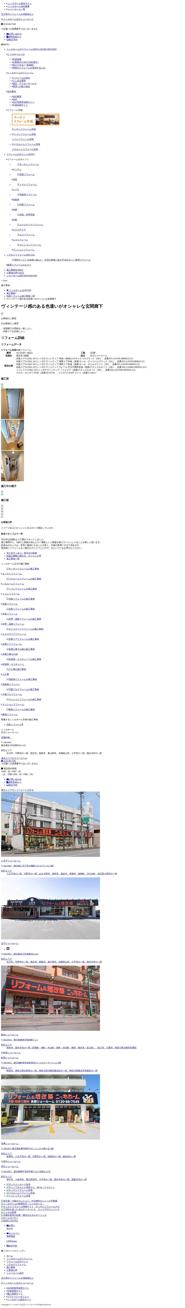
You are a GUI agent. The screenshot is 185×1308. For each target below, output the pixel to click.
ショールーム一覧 (16, 9)
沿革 (15, 99)
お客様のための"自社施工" (25, 62)
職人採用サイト (14, 1294)
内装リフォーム (14, 724)
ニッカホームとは (16, 54)
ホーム (10, 1256)
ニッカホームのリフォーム (31, 49)
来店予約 (13, 39)
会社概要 (17, 96)
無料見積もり (14, 37)
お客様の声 (15, 273)
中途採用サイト (20, 105)
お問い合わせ (15, 34)
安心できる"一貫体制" (23, 65)
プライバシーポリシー (18, 1297)
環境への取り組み (21, 86)
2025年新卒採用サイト (18, 1288)
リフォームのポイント (21, 154)
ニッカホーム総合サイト (19, 3)
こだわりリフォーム (21, 255)
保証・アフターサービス (25, 83)
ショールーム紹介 (22, 276)
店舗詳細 (5, 737)
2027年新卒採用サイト (23, 102)
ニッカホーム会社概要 (18, 6)
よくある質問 (19, 81)
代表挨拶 (17, 59)
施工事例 (15, 270)
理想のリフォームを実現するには (29, 68)
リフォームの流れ (21, 78)
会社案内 (11, 91)
